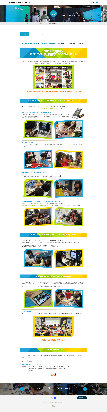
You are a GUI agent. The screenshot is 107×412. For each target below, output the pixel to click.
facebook (55, 397)
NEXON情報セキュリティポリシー (65, 401)
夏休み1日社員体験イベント (53, 23)
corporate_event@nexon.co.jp (41, 361)
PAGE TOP (82, 397)
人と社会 (40, 23)
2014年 (50, 34)
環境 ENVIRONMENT (27, 389)
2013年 (58, 34)
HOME (27, 23)
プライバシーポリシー (34, 401)
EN (93, 2)
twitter (52, 397)
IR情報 (75, 401)
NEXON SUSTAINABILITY (19, 3)
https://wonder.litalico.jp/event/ (28, 370)
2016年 (33, 34)
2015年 (41, 34)
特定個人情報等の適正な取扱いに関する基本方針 (48, 401)
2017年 (24, 34)
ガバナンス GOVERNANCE (80, 389)
